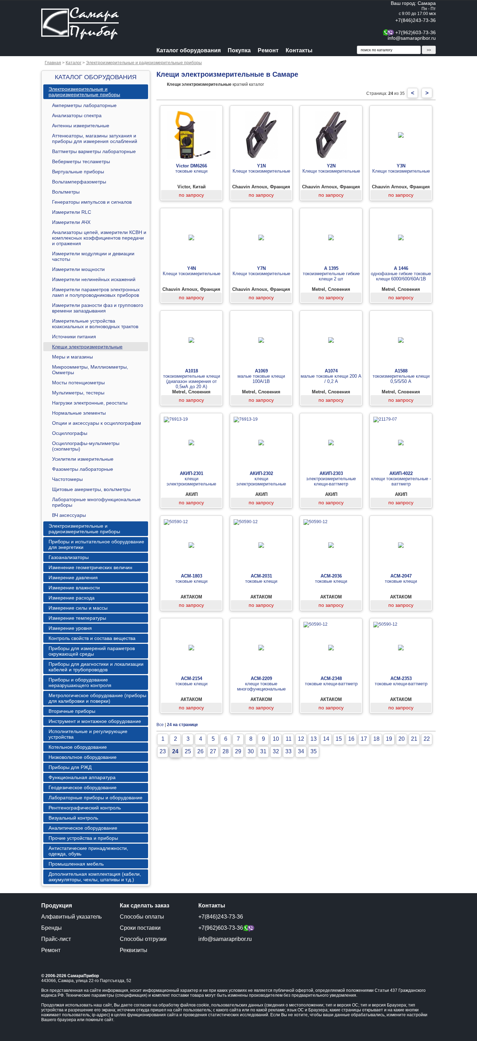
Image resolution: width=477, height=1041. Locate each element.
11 (289, 739)
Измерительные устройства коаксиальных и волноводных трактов (95, 323)
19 (389, 739)
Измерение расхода (72, 598)
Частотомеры (67, 479)
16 (351, 739)
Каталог (73, 62)
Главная (53, 62)
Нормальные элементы (79, 413)
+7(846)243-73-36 (415, 20)
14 (326, 739)
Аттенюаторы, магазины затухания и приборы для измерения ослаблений (94, 138)
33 (288, 751)
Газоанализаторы (69, 557)
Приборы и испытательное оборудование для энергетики (96, 544)
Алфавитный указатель (71, 917)
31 (263, 751)
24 (175, 751)
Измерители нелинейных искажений (93, 279)
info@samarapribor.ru (412, 38)
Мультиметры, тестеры (78, 392)
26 (200, 751)
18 (376, 739)
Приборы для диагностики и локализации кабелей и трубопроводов (96, 666)
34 (301, 751)
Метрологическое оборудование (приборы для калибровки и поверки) (97, 698)
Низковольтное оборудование (83, 757)
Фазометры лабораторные (82, 469)
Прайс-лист (56, 939)
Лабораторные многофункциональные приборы (96, 502)
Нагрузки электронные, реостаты (89, 403)
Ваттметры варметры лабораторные (94, 151)
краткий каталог (215, 84)
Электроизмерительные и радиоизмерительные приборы (144, 62)
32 (276, 751)
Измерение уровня (70, 628)
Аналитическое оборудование (83, 828)
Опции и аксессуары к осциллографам (96, 423)
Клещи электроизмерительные (87, 346)
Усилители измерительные (82, 459)
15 (339, 739)
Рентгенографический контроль (85, 807)
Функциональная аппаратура (82, 777)
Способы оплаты (142, 917)
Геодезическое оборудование (83, 787)
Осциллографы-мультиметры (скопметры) (85, 446)
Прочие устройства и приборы (83, 838)
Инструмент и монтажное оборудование (95, 721)
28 (225, 751)
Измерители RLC (71, 212)
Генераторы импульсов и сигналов (92, 202)
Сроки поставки (140, 928)
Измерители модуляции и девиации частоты (93, 256)
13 (313, 739)
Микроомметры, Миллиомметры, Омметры (90, 369)
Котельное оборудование (78, 747)
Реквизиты (133, 950)
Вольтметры (66, 192)
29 (238, 751)
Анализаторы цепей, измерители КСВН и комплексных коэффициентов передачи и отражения (99, 237)
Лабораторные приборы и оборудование (95, 797)
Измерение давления (73, 577)
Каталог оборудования (188, 50)
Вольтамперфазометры (79, 181)
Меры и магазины (72, 357)
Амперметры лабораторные (84, 105)
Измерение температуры (77, 618)
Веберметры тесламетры (81, 161)
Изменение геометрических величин (90, 567)
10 (276, 739)
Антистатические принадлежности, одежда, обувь (88, 851)
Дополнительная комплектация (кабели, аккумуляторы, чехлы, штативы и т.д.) (95, 876)
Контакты (299, 50)
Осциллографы (69, 433)
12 (301, 739)
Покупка (239, 50)
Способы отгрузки (143, 939)
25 (188, 751)
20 (401, 739)
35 (313, 751)
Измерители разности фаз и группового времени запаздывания (97, 308)
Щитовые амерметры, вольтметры (91, 489)
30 (251, 751)
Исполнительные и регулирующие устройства (88, 734)
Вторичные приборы (72, 711)
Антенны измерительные (80, 125)
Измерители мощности (78, 269)
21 (414, 739)
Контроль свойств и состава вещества (92, 638)
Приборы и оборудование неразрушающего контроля (80, 682)
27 (213, 751)
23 (163, 751)
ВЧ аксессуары (69, 515)
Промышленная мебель (76, 864)
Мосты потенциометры (78, 382)
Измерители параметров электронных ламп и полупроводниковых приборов (96, 292)
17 (364, 739)
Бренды (51, 928)
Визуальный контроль (73, 818)
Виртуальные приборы (78, 171)
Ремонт (268, 50)
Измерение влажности (74, 587)
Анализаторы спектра (77, 115)
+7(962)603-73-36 (415, 32)
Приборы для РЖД (70, 767)
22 (427, 739)
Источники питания (74, 336)
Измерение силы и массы (78, 608)
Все (160, 724)
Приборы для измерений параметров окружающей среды (92, 651)
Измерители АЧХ (71, 222)
